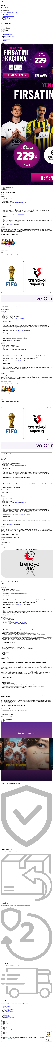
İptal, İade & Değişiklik (8, 1011)
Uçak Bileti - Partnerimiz (8, 1017)
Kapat (2, 30)
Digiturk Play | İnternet (8, 14)
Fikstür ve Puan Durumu (8, 16)
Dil (1, 29)
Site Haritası (6, 1015)
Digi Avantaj (11, 187)
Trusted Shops (6, 1016)
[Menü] (51, 1032)
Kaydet (6, 30)
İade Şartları (23, 202)
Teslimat (18, 202)
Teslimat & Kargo (7, 1010)
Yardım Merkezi (6, 18)
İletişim (4, 19)
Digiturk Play (6, 1013)
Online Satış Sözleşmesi (8, 1009)
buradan (12, 224)
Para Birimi (3, 27)
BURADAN (21, 214)
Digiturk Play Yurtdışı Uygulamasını (25, 701)
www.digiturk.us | (41, 1037)
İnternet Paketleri (4, 187)
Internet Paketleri (4, 186)
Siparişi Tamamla (4, 12)
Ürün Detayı (3, 312)
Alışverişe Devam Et (12, 12)
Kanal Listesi (6, 17)
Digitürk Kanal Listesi (8, 687)
